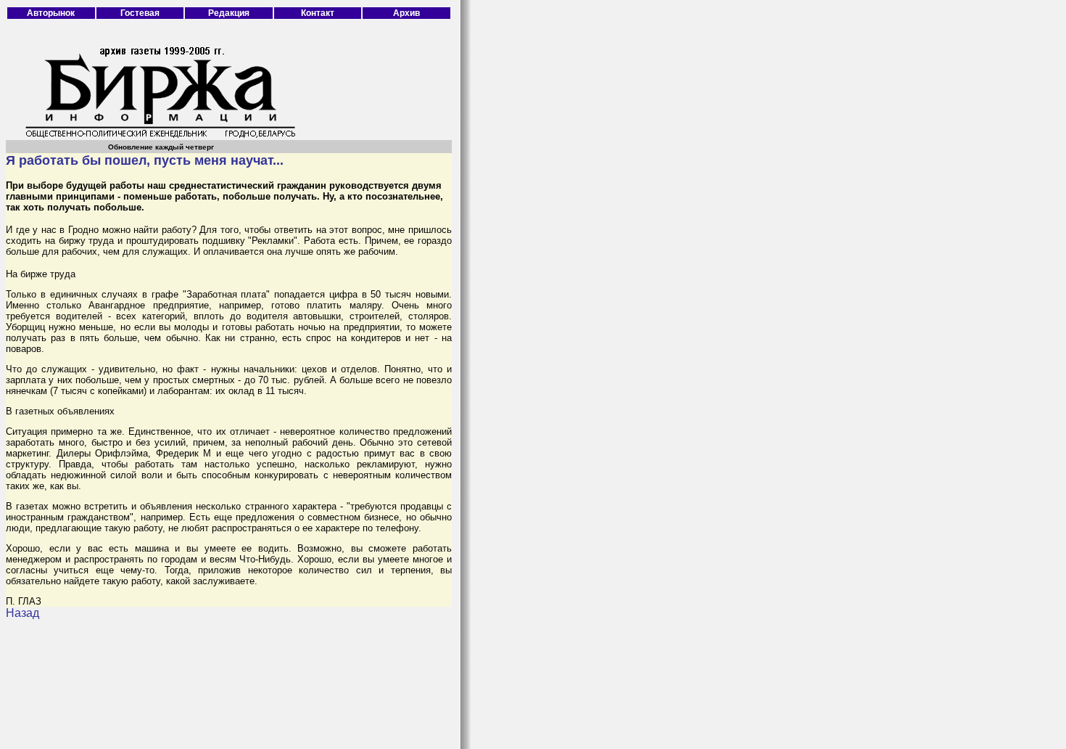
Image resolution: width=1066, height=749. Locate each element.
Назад (22, 613)
